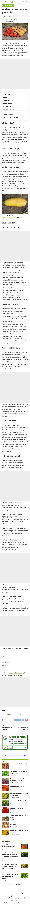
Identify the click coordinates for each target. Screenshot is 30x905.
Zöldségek (14, 819)
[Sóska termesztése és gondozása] (5, 803)
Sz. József (7, 19)
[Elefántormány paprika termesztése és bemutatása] (5, 796)
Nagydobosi (4, 656)
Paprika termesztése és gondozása (19, 764)
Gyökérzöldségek (15, 789)
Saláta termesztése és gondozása (18, 771)
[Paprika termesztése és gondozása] (5, 766)
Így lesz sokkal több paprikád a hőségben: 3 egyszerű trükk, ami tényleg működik (10, 866)
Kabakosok (7, 6)
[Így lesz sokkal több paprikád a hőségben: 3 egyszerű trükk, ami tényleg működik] (24, 866)
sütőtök (8, 714)
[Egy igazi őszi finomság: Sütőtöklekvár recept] (24, 846)
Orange (3, 652)
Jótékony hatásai (7, 112)
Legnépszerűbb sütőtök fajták (10, 117)
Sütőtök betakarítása (8, 109)
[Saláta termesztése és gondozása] (5, 773)
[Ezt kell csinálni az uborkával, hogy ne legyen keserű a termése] (24, 875)
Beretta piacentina (6, 662)
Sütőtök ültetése (7, 98)
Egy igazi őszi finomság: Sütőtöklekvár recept (8, 846)
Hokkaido (4, 665)
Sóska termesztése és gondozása (18, 801)
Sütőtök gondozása (8, 103)
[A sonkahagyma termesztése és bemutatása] (5, 825)
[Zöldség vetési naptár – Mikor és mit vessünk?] (5, 818)
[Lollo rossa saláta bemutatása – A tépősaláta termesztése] (5, 781)
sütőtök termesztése (16, 714)
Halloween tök (5, 659)
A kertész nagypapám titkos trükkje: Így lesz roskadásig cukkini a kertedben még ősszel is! (10, 855)
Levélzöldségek (15, 773)
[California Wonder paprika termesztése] (5, 810)
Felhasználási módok (8, 114)
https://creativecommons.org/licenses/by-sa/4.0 (12, 217)
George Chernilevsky (16, 673)
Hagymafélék (14, 826)
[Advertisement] (15, 74)
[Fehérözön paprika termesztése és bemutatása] (5, 832)
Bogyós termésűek (15, 766)
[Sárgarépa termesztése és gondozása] (5, 788)
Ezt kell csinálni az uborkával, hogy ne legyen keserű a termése (10, 876)
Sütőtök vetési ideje (8, 100)
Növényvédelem (7, 106)
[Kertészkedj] (15, 1)
